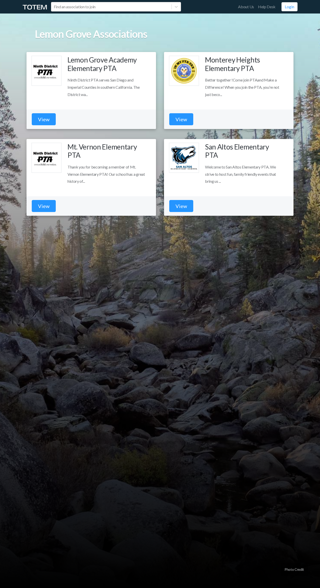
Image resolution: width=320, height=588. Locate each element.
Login (289, 6)
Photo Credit (294, 569)
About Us (246, 6)
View (44, 119)
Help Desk (267, 6)
